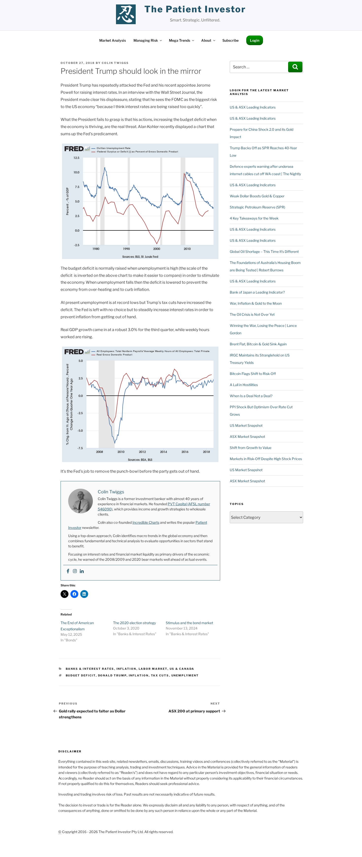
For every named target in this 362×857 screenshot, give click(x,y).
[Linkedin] (82, 571)
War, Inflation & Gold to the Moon (256, 303)
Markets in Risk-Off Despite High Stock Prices (266, 459)
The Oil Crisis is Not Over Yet (252, 314)
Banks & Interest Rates (90, 669)
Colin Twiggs (115, 63)
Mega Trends (179, 40)
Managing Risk (145, 40)
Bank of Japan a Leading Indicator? (257, 292)
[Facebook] (68, 571)
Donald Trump (112, 675)
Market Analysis (112, 40)
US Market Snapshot (246, 425)
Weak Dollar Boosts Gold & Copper (257, 196)
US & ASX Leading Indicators (253, 107)
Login (254, 40)
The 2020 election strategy (134, 623)
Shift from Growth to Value (250, 448)
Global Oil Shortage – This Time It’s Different (264, 251)
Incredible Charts (145, 522)
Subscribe (230, 40)
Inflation (126, 669)
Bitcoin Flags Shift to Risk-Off (253, 374)
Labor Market (153, 669)
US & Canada (182, 669)
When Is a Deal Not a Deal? (251, 396)
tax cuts (160, 675)
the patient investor (195, 9)
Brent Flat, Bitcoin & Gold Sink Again (258, 344)
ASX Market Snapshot (247, 436)
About (206, 40)
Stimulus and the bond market (189, 623)
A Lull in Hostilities (244, 385)
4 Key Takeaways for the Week (254, 218)
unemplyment (185, 675)
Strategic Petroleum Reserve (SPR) (257, 207)
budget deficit (81, 675)
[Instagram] (75, 571)
